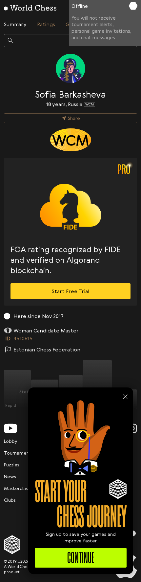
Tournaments (18, 453)
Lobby (10, 441)
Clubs (10, 500)
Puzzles (11, 464)
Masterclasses (19, 488)
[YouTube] (10, 428)
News (10, 476)
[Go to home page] (30, 8)
